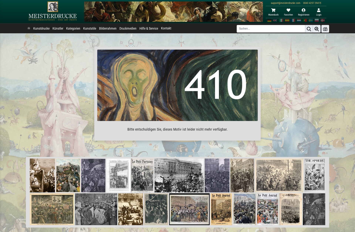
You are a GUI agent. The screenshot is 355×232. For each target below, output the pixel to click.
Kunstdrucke (41, 28)
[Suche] (309, 29)
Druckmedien (127, 28)
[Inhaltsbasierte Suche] (317, 29)
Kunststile (89, 28)
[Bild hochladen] (325, 29)
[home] (29, 28)
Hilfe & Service (148, 28)
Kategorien (73, 28)
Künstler (58, 28)
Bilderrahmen (107, 28)
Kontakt (166, 28)
